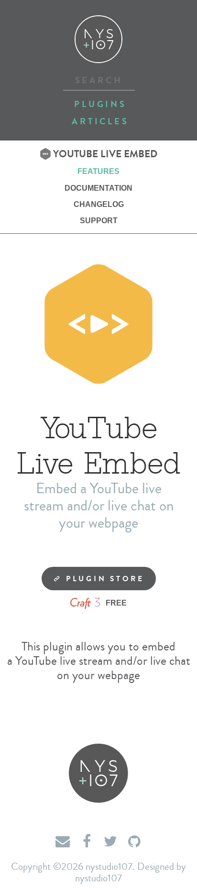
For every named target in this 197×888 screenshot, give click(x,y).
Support (99, 221)
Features (98, 171)
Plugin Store (103, 579)
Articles (100, 121)
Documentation (98, 188)
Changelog (99, 204)
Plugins (100, 104)
